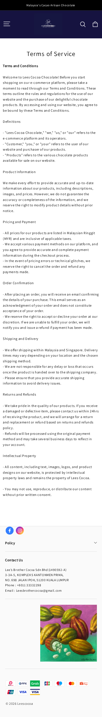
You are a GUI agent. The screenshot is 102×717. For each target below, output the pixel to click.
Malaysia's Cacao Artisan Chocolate (51, 5)
